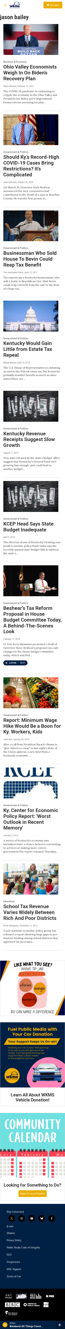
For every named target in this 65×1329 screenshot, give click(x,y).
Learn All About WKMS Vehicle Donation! (32, 1097)
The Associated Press (13, 272)
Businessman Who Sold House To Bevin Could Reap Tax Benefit (30, 259)
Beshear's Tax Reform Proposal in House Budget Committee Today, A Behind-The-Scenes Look (32, 619)
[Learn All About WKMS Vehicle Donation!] (32, 1054)
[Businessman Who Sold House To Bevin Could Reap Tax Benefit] (30, 225)
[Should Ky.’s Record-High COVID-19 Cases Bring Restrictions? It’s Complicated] (30, 129)
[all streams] (60, 1325)
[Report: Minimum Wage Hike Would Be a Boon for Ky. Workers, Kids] (30, 692)
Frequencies (13, 1262)
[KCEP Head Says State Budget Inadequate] (30, 496)
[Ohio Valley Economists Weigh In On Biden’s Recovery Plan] (30, 39)
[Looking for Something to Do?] (32, 1145)
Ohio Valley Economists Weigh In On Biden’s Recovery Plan (30, 72)
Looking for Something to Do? (32, 1185)
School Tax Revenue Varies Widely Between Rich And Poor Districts (29, 912)
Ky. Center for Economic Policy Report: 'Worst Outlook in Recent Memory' (30, 819)
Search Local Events (32, 1193)
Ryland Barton (9, 362)
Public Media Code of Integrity (23, 1247)
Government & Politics (15, 152)
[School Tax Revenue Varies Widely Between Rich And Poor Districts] (30, 879)
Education (8, 901)
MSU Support (14, 1269)
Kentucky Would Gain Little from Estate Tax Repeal (27, 349)
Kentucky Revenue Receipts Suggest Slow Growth (29, 439)
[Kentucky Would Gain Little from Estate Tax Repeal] (30, 316)
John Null (7, 739)
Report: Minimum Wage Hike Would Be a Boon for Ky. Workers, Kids (32, 726)
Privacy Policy (14, 1240)
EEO (9, 1255)
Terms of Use (14, 1276)
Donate (54, 5)
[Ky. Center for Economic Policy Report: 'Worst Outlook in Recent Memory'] (30, 783)
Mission (11, 1233)
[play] (5, 1324)
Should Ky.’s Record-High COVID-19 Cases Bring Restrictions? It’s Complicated (31, 165)
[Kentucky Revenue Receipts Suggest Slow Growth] (30, 406)
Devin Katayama (10, 925)
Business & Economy (14, 61)
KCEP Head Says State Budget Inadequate (28, 527)
